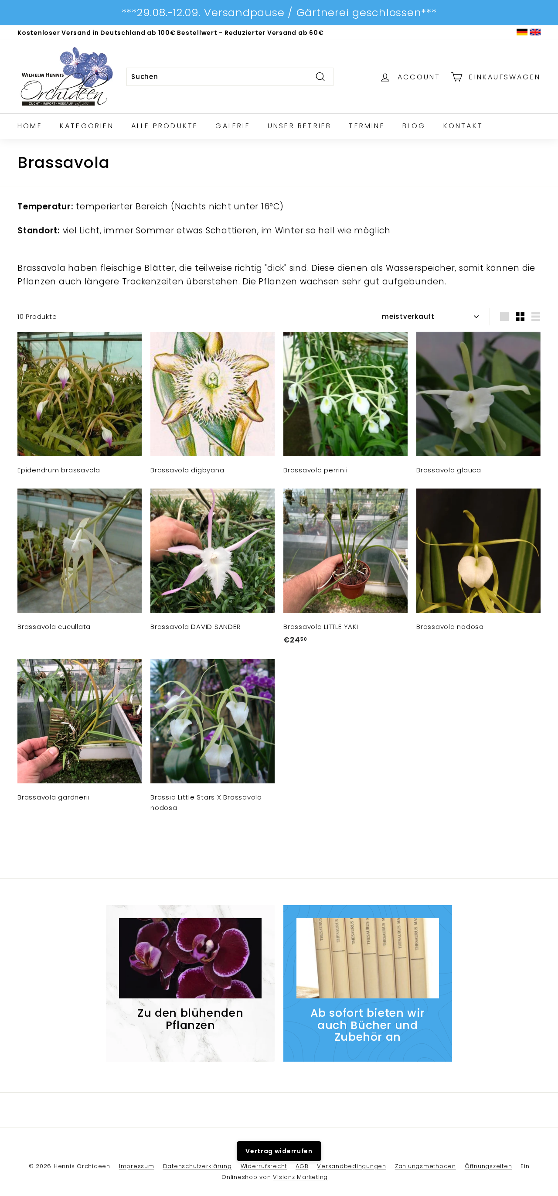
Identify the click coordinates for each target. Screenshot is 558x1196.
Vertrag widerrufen (279, 1151)
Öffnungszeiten (488, 1166)
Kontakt (463, 126)
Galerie (232, 126)
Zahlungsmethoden (425, 1166)
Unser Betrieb (300, 126)
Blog (414, 126)
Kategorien (87, 126)
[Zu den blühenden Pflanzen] (190, 958)
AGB (302, 1166)
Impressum (136, 1166)
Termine (366, 126)
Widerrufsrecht (264, 1166)
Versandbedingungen (351, 1166)
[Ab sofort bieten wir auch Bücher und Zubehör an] (367, 958)
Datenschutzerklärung (197, 1166)
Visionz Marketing (300, 1177)
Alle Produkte (164, 126)
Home (29, 126)
